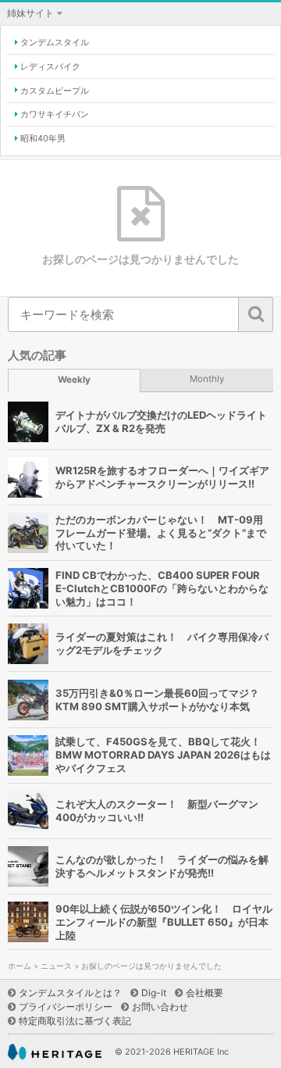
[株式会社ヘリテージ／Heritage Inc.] (54, 1052)
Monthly (207, 378)
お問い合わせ (160, 1007)
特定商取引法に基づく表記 (75, 1021)
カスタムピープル (54, 90)
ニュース (56, 966)
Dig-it (153, 992)
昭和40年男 (43, 138)
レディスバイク (50, 66)
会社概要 (204, 992)
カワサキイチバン (54, 114)
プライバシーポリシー (65, 1007)
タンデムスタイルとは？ (70, 992)
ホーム (19, 966)
